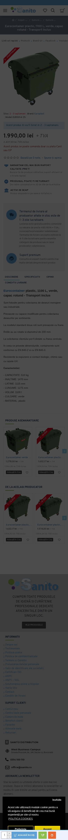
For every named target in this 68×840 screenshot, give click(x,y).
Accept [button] (47, 829)
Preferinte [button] (20, 829)
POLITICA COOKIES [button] (20, 818)
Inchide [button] (56, 800)
